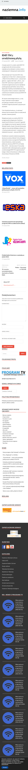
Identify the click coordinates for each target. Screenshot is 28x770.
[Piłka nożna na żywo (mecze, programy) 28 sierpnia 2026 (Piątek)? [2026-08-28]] (8, 659)
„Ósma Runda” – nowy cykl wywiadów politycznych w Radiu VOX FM (13, 189)
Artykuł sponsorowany (8, 583)
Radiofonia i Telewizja (7, 571)
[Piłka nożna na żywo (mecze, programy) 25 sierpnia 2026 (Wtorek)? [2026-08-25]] (8, 707)
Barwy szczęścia (7, 415)
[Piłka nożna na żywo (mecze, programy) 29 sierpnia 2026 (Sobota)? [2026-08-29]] (8, 643)
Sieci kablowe (5, 580)
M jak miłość (6, 417)
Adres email (6, 331)
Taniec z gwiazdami (8, 439)
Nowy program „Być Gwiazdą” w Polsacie (14, 452)
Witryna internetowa (9, 338)
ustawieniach (4, 764)
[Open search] (24, 18)
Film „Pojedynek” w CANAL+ (10, 455)
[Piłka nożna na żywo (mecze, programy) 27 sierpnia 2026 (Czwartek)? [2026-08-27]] (8, 675)
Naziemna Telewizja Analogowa (10, 588)
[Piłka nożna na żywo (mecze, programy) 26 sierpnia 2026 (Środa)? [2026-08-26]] (8, 691)
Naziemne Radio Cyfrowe (9, 563)
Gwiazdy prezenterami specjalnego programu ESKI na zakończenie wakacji (13, 222)
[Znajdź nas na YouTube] (12, 547)
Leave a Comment (19, 61)
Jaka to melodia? (7, 432)
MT (13, 61)
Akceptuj (5, 767)
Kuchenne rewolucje (8, 433)
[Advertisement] (14, 37)
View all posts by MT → (9, 285)
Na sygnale (5, 420)
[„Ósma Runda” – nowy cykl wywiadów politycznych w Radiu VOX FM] (14, 179)
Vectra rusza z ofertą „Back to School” (13, 491)
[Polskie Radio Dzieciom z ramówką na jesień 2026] (14, 241)
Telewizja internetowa (8, 569)
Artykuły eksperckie (7, 585)
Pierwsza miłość (7, 426)
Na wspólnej (6, 422)
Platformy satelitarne (7, 577)
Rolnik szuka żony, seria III (9, 437)
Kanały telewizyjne (7, 574)
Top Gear (5, 443)
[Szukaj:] (14, 353)
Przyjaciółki (6, 428)
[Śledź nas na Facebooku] (4, 547)
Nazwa (4, 324)
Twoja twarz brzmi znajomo (10, 441)
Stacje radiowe (5, 52)
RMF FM (9, 162)
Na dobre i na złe (7, 419)
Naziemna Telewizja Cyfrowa (9, 557)
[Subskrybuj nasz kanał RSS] (8, 547)
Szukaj (5, 388)
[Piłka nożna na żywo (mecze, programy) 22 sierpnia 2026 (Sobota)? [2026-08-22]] (8, 755)
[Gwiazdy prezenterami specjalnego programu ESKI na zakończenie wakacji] (14, 208)
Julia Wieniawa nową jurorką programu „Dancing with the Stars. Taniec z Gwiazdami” (13, 477)
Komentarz (6, 303)
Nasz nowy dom (7, 435)
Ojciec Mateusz (7, 424)
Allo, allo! (5, 430)
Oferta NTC (5, 560)
